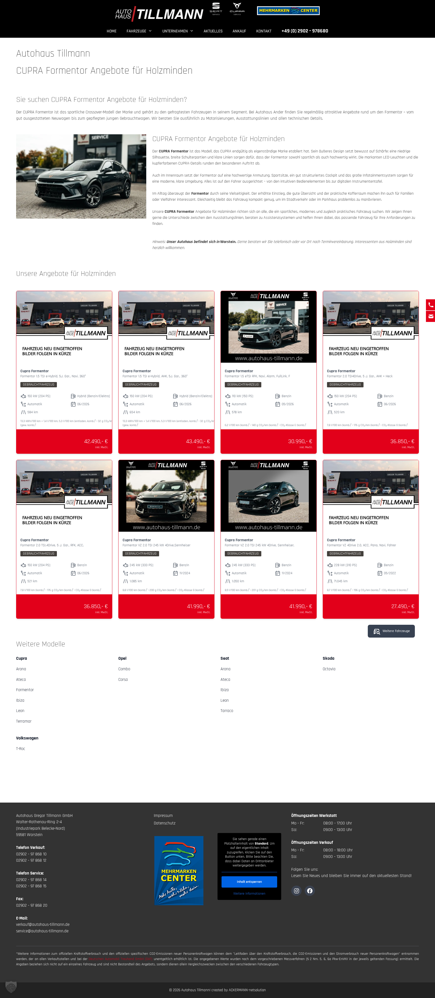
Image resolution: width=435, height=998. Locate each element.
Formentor (25, 690)
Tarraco (227, 711)
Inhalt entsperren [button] (249, 882)
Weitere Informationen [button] (249, 894)
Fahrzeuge (136, 31)
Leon (20, 711)
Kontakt (263, 31)
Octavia (329, 669)
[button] (11, 987)
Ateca (21, 679)
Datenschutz (164, 823)
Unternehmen (175, 31)
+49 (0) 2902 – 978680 (304, 31)
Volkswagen (27, 738)
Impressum (163, 815)
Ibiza (20, 700)
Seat (225, 658)
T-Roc (20, 749)
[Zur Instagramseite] (296, 891)
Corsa (123, 679)
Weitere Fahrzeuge (396, 631)
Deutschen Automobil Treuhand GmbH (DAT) (121, 959)
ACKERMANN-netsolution (247, 990)
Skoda (328, 658)
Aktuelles (213, 31)
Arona (21, 669)
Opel (122, 658)
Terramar (23, 721)
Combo (124, 669)
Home (112, 31)
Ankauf (239, 31)
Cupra (21, 658)
